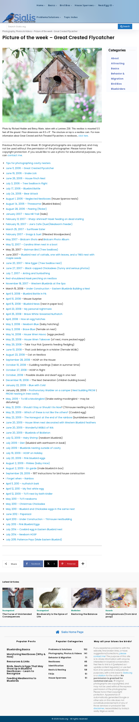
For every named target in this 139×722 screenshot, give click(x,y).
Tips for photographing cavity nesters (28, 163)
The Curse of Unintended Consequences (17, 615)
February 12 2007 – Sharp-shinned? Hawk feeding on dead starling (45, 219)
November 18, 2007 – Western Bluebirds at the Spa (35, 283)
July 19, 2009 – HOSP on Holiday (24, 453)
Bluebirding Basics (18, 649)
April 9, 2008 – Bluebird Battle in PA (26, 293)
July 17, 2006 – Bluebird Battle (23, 188)
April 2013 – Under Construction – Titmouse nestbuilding (39, 519)
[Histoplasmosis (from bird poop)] (121, 598)
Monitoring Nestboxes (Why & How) (26, 655)
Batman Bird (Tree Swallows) (41, 249)
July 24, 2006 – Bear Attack (22, 193)
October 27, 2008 (16, 370)
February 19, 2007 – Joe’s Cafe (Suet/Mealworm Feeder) (39, 224)
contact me (15, 155)
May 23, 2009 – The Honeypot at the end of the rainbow (39, 417)
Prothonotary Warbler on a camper (50, 390)
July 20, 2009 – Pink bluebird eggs (25, 458)
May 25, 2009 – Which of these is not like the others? (37, 412)
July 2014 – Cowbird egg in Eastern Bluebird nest (34, 529)
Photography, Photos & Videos (17, 31)
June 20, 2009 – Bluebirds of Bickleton (28, 432)
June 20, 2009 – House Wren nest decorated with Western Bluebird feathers (51, 422)
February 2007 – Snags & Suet (24, 234)
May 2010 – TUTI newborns (21, 499)
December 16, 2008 (17, 380)
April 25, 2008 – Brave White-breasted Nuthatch (34, 314)
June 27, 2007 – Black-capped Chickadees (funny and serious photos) (48, 268)
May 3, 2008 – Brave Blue (20, 329)
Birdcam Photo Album (56, 239)
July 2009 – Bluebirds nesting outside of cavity (33, 448)
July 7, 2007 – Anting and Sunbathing (28, 273)
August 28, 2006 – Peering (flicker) (26, 209)
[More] (82, 563)
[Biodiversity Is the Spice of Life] (52, 598)
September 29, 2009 (18, 473)
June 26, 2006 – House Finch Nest (25, 178)
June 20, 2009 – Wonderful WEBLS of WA (29, 427)
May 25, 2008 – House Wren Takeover (28, 339)
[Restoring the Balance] (86, 598)
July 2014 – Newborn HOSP (21, 534)
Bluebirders (75, 610)
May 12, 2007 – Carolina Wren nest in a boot (31, 244)
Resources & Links (18, 661)
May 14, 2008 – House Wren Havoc (26, 334)
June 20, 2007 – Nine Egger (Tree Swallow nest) (34, 263)
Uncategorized (8, 610)
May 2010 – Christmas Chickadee (25, 504)
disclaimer (99, 708)
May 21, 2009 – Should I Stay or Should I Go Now (33, 407)
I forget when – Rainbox (20, 478)
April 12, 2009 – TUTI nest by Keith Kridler (29, 493)
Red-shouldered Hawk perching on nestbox (31, 278)
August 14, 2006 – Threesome (23, 204)
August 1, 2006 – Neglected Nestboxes (28, 198)
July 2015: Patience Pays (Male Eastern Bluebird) (34, 539)
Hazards (109, 610)
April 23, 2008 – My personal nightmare (29, 309)
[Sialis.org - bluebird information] (19, 17)
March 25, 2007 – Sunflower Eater (25, 229)
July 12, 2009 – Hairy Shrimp (22, 438)
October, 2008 (14, 375)
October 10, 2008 (16, 365)
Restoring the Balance (84, 614)
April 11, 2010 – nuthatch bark (22, 483)
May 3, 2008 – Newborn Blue (22, 324)
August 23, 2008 (15, 354)
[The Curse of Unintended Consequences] (17, 598)
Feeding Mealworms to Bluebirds (21, 679)
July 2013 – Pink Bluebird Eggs (23, 524)
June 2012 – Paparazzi (18, 514)
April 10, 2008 (13, 298)
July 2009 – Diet (15, 443)
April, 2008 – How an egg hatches (25, 319)
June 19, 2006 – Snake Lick (21, 173)
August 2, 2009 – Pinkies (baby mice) (28, 463)
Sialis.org (127, 672)
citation (102, 675)
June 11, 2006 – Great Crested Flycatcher (30, 168)
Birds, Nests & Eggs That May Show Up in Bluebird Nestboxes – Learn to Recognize (25, 670)
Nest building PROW (84, 390)
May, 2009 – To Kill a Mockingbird (25, 399)
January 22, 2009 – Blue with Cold (25, 385)
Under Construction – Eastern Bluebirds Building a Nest (58, 288)
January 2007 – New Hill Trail (22, 214)
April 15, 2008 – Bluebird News (23, 304)
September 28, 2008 (18, 360)
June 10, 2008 (14, 349)
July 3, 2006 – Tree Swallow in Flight (26, 183)
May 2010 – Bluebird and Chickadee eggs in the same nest (40, 509)
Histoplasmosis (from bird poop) (121, 615)
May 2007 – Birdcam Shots (21, 239)
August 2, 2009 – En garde (21, 468)
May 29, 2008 (14, 344)
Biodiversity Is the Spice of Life (52, 615)
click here (83, 135)
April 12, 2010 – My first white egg (25, 488)
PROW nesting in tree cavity (22, 393)
